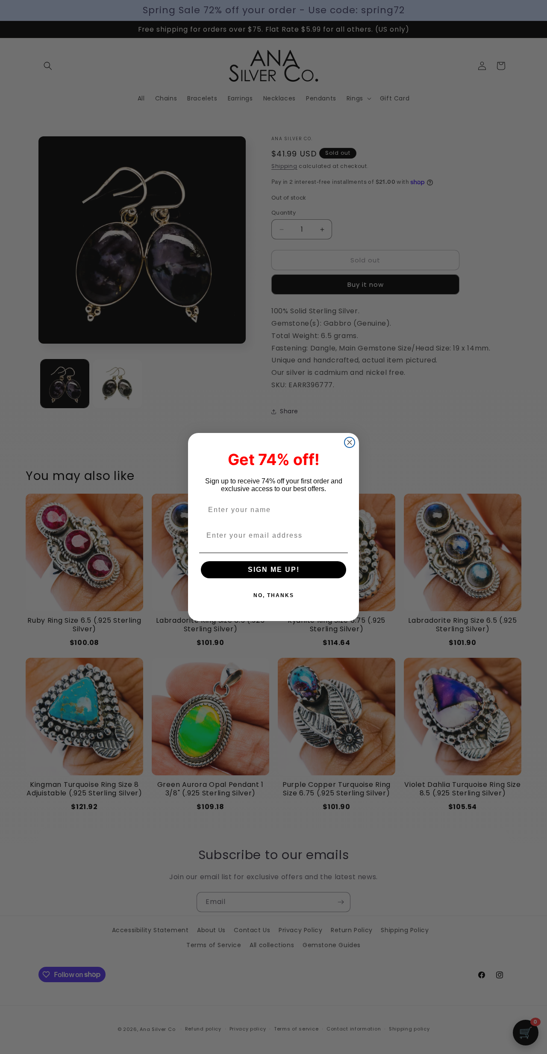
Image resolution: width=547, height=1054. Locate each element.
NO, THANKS (273, 595)
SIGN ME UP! (274, 569)
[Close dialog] (349, 442)
